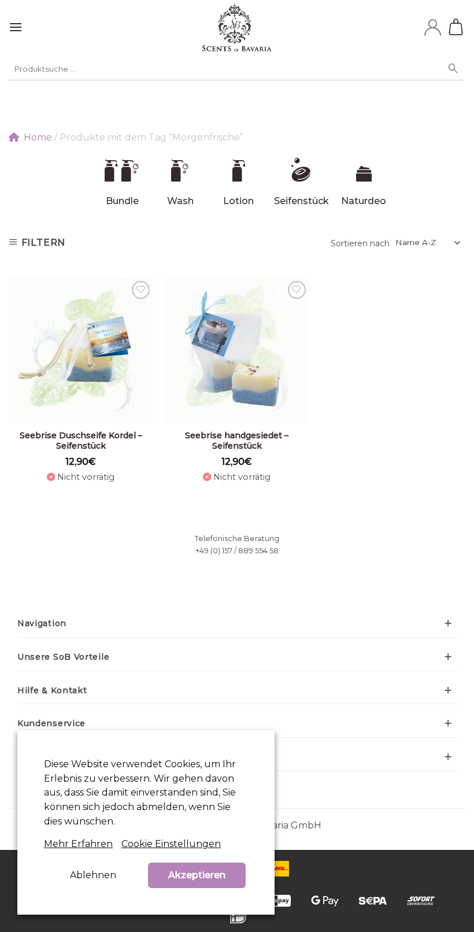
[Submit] (453, 69)
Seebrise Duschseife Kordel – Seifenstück (81, 440)
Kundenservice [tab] (51, 723)
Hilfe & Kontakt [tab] (52, 690)
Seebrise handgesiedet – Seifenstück (236, 440)
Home (38, 137)
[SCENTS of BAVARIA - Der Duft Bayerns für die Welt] (237, 27)
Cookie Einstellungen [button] (171, 843)
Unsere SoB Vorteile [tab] (63, 657)
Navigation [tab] (41, 623)
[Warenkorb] (457, 27)
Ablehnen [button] (93, 875)
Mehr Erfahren (78, 843)
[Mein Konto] (432, 27)
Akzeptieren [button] (196, 875)
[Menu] (16, 27)
